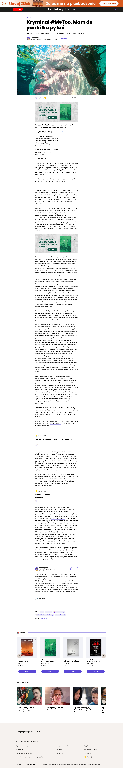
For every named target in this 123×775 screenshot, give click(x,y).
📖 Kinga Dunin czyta (43, 614)
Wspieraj (18, 9)
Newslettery (58, 750)
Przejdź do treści (8, 3)
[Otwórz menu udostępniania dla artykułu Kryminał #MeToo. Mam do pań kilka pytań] (40, 98)
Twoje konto (87, 753)
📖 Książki (59, 614)
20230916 (44, 618)
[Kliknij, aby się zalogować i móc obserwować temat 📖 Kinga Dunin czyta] (52, 615)
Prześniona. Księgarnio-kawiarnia (65, 746)
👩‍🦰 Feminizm (58, 612)
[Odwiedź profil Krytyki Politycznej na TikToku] (31, 765)
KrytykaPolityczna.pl (22, 746)
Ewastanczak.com (95, 764)
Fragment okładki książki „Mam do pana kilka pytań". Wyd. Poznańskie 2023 (18, 93)
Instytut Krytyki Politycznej (24, 753)
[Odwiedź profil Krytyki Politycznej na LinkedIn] (38, 765)
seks (41, 612)
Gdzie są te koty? (42, 495)
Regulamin (87, 746)
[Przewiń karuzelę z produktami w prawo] (104, 656)
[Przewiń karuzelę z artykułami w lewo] (19, 702)
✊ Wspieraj (88, 757)
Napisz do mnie (42, 598)
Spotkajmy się (59, 757)
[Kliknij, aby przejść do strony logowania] (112, 9)
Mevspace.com (82, 764)
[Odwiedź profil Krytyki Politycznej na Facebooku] (25, 765)
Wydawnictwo (20, 750)
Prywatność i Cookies (90, 750)
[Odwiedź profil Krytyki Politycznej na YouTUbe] (34, 765)
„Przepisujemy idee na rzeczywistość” (27, 741)
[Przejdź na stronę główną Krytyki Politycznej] (28, 732)
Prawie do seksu (55, 423)
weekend (48, 612)
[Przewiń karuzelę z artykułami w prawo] (104, 702)
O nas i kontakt (59, 753)
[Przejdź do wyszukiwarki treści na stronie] (10, 9)
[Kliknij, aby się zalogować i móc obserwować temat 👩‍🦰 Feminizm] (63, 612)
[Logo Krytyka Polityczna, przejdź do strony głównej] (61, 9)
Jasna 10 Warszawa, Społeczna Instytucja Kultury (31, 757)
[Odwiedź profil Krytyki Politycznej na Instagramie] (28, 765)
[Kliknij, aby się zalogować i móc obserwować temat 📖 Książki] (64, 615)
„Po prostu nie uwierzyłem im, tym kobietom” (53, 439)
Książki (29, 17)
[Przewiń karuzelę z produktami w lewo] (19, 656)
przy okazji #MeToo (58, 518)
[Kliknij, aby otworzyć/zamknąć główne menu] (3, 9)
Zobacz (27, 671)
